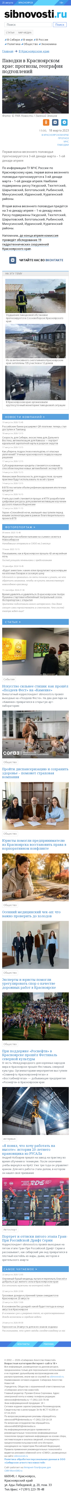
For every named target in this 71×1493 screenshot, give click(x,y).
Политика (13, 44)
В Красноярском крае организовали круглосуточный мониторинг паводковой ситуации (35, 403)
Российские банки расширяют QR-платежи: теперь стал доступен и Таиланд (34, 428)
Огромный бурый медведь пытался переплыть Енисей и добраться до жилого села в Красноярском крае (34, 1280)
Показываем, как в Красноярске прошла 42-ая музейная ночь (34, 555)
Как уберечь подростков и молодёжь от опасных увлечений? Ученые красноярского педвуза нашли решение (32, 454)
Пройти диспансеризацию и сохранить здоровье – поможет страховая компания (35, 773)
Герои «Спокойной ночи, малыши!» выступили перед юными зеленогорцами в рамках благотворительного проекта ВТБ (33, 515)
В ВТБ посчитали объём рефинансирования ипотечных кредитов (34, 489)
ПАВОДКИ (63, 144)
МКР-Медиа (24, 32)
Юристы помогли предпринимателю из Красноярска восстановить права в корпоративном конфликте (34, 844)
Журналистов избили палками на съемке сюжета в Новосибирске (31, 538)
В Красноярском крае (34, 51)
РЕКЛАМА (49, 1344)
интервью (9, 1138)
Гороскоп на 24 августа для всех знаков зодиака (30, 1326)
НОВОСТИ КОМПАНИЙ (25, 417)
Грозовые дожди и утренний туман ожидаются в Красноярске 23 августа (30, 1297)
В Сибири (13, 39)
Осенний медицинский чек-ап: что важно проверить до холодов (31, 914)
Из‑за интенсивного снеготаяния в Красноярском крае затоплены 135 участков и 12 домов (34, 361)
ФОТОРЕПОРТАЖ (20, 527)
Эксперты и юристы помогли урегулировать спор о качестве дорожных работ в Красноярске (29, 983)
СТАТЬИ (13, 622)
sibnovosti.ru (57, 1376)
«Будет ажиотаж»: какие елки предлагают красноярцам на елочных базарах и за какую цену (34, 572)
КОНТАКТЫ (23, 1344)
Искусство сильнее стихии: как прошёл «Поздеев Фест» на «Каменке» (35, 688)
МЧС (66, 141)
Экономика (48, 44)
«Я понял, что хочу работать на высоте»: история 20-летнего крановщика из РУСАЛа (28, 1149)
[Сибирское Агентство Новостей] (35, 14)
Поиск (59, 25)
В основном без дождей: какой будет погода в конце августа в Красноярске (33, 1308)
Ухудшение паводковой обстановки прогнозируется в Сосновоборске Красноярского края (34, 318)
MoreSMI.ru (16, 1470)
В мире (28, 39)
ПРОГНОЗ (63, 138)
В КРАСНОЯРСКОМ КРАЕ (55, 134)
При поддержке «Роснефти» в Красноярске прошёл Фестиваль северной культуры (29, 1055)
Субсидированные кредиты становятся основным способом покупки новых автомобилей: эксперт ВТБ (32, 467)
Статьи (10, 32)
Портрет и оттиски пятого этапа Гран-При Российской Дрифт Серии (35, 1238)
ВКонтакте (54, 260)
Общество (31, 44)
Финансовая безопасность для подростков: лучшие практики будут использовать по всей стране (32, 478)
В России (42, 39)
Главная (7, 51)
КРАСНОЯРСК (26, 2)
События (9, 679)
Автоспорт (10, 1229)
